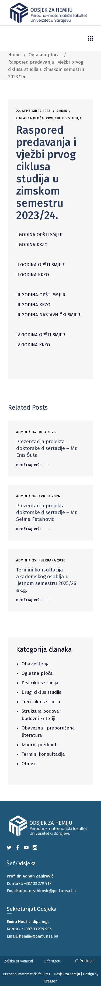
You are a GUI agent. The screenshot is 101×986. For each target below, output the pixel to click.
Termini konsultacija (43, 754)
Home (14, 55)
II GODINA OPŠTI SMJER (40, 265)
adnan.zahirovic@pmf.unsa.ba (47, 890)
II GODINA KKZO (32, 275)
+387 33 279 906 (38, 928)
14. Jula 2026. (44, 432)
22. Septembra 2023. (33, 111)
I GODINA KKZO (32, 245)
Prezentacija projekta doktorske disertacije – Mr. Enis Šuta (47, 448)
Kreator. (50, 981)
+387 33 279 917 (37, 883)
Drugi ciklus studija (42, 692)
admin (62, 111)
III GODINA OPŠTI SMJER (40, 295)
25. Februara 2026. (49, 560)
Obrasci (29, 764)
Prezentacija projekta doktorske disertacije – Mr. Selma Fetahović (47, 512)
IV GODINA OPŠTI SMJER (40, 335)
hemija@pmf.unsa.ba (38, 936)
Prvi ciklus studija (64, 118)
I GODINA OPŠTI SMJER (39, 235)
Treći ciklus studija (41, 702)
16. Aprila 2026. (46, 496)
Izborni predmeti (40, 745)
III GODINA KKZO (33, 305)
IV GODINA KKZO (33, 345)
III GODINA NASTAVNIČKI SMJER (48, 315)
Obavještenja (36, 664)
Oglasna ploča (44, 55)
